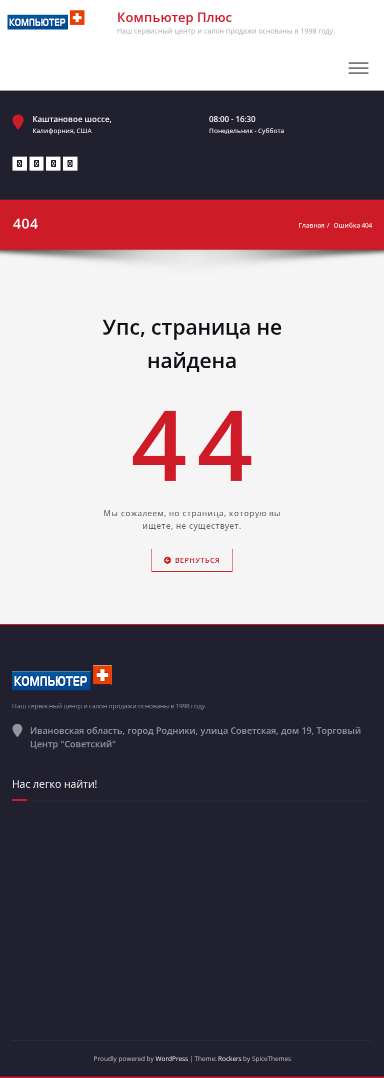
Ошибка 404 (353, 225)
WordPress (172, 1058)
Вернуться (197, 560)
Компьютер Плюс (174, 17)
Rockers (230, 1058)
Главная (311, 225)
